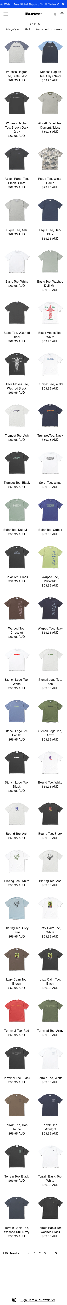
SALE (27, 29)
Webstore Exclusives (49, 29)
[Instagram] (14, 1300)
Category (10, 29)
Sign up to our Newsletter (37, 1300)
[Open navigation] (5, 14)
